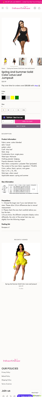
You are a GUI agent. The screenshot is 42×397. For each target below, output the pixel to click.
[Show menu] (3, 8)
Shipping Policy (6, 380)
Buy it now (21, 126)
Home (3, 68)
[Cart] (39, 8)
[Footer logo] (12, 361)
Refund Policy (6, 376)
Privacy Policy (6, 372)
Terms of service (7, 384)
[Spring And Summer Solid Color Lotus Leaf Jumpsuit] (21, 262)
